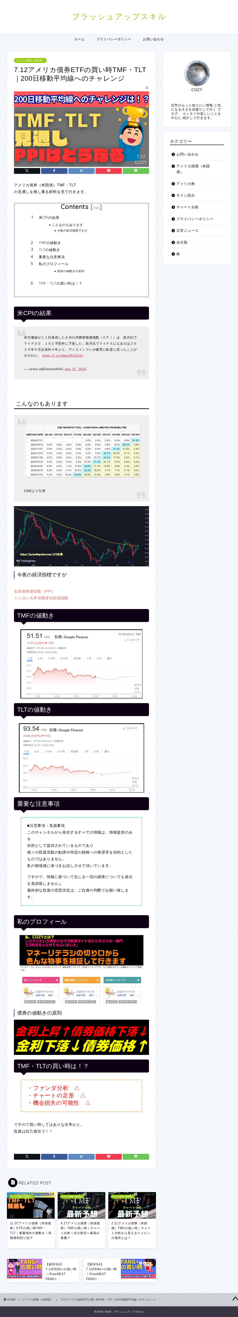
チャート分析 (187, 207)
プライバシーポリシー (113, 39)
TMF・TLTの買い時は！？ (61, 283)
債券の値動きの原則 (70, 271)
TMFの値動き (50, 243)
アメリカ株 (185, 184)
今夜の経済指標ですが (72, 230)
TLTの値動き (49, 250)
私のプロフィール (54, 264)
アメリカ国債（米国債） (30, 60)
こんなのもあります (67, 225)
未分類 (182, 242)
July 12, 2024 (75, 369)
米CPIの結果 (49, 217)
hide (96, 207)
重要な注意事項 (52, 257)
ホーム (79, 39)
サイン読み (185, 195)
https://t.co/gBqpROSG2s (62, 355)
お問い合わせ (153, 39)
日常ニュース (187, 230)
